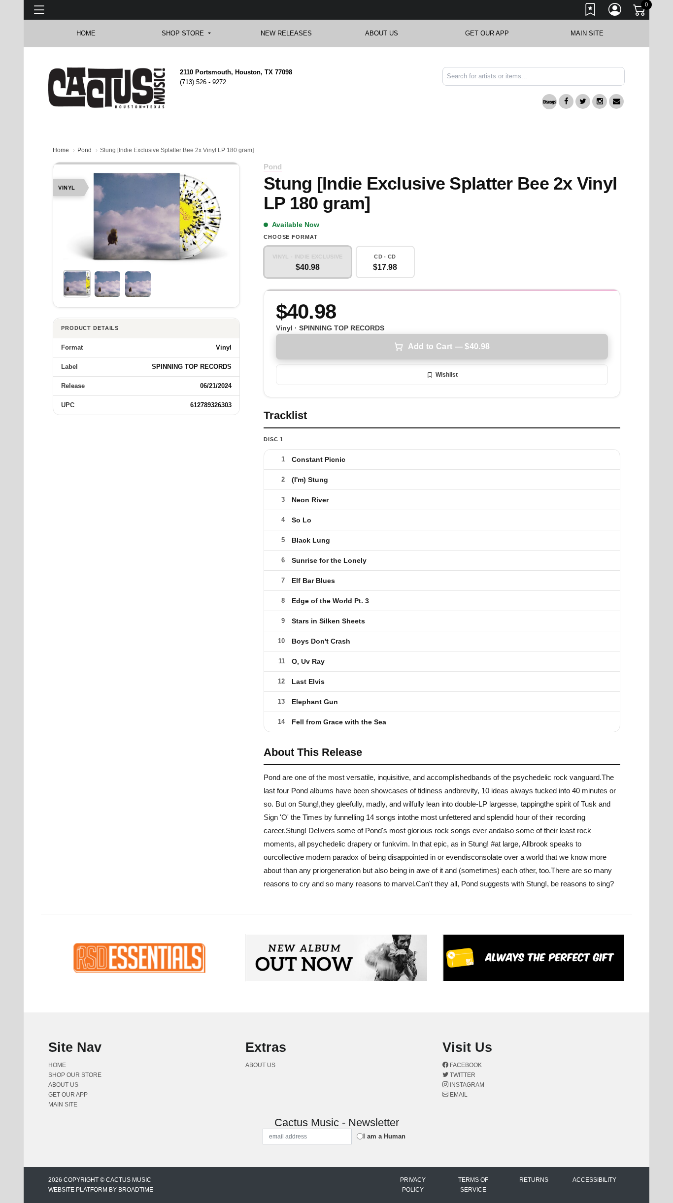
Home (61, 150)
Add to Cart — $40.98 (449, 346)
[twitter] (582, 101)
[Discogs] (549, 101)
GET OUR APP (487, 33)
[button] (186, 33)
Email (458, 1094)
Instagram (466, 1084)
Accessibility (594, 1179)
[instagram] (599, 101)
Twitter (461, 1075)
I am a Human (384, 1136)
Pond (84, 150)
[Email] (616, 101)
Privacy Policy (413, 1184)
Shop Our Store (74, 1075)
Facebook (465, 1065)
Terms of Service (473, 1184)
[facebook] (566, 101)
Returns (533, 1179)
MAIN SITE (587, 33)
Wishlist (447, 374)
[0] (640, 12)
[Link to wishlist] (591, 11)
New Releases (286, 33)
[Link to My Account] (615, 11)
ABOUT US (386, 33)
